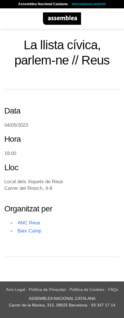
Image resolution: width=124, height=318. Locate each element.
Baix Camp (29, 231)
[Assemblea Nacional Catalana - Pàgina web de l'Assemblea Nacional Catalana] (62, 18)
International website (89, 4)
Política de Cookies (86, 289)
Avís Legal (15, 289)
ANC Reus (29, 223)
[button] (7, 19)
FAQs (113, 289)
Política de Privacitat (47, 289)
